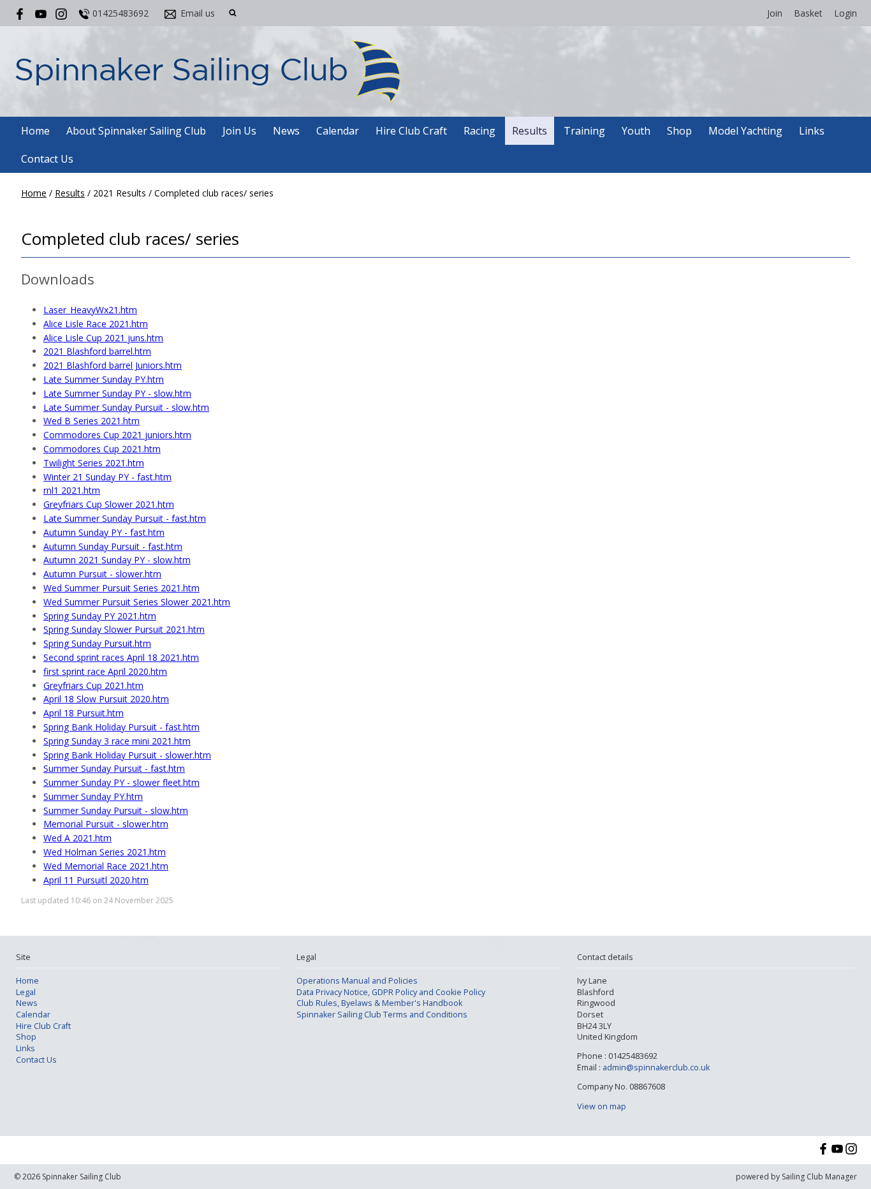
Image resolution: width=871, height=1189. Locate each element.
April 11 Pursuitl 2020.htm (96, 880)
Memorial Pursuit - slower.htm (105, 824)
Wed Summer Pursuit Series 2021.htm (121, 588)
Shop (679, 131)
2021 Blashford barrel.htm (97, 351)
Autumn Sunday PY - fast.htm (104, 532)
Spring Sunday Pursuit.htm (97, 643)
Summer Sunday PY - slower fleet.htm (121, 782)
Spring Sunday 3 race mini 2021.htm (117, 741)
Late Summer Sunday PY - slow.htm (117, 393)
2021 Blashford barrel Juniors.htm (112, 365)
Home (35, 131)
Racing (479, 131)
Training (584, 131)
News (286, 131)
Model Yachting (745, 131)
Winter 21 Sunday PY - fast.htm (107, 477)
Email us (197, 13)
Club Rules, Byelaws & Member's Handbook (379, 1003)
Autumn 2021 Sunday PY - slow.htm (117, 560)
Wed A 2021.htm (77, 838)
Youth (636, 131)
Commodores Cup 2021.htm (102, 449)
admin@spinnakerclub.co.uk (656, 1067)
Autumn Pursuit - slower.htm (102, 574)
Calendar (337, 131)
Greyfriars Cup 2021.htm (93, 685)
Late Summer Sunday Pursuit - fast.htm (124, 518)
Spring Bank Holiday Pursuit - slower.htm (127, 755)
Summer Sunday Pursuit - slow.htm (115, 810)
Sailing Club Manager (819, 1176)
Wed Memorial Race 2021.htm (105, 866)
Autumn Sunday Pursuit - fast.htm (112, 546)
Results (529, 131)
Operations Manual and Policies (357, 980)
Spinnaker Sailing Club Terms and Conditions (381, 1014)
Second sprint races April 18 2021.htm (121, 657)
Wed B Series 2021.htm (91, 421)
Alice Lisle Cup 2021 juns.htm (103, 338)
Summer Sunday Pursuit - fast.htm (114, 768)
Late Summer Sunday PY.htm (103, 379)
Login (845, 13)
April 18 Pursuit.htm (83, 713)
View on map (601, 1106)
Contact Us (47, 159)
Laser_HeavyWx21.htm (90, 310)
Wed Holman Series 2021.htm (104, 852)
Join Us (239, 131)
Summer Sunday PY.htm (93, 796)
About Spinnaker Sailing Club (136, 131)
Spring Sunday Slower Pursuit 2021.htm (124, 629)
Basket (808, 13)
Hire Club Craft (411, 131)
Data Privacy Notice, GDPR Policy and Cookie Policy (390, 992)
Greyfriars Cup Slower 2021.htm (108, 504)
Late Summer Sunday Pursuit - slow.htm (126, 407)
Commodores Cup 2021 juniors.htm (117, 435)
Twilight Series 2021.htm (93, 463)
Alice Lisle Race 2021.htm (95, 324)
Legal (26, 992)
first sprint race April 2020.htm (105, 671)
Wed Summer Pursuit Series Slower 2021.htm (136, 602)
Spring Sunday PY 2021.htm (99, 616)
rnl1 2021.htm (71, 490)
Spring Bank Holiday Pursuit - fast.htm (121, 727)
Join (774, 13)
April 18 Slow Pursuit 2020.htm (106, 699)
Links (811, 131)
